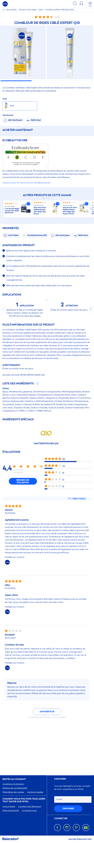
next (90, 209)
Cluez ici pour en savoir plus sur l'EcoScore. (26, 183)
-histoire (8, 806)
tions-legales (35, 792)
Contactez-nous (29, 810)
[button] (28, 204)
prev (3, 209)
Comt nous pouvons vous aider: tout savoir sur (24, 800)
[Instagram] (66, 827)
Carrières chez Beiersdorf (29, 806)
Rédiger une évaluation (22, 481)
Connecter (60, 818)
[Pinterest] (76, 827)
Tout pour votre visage (28, 10)
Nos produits (11, 10)
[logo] (5, 4)
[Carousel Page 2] (45, 198)
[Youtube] (85, 827)
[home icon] (3, 10)
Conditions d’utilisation (13, 784)
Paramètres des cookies (13, 792)
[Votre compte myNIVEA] (81, 3)
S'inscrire (60, 779)
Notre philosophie (10, 810)
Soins (41, 10)
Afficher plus (47, 711)
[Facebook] (57, 827)
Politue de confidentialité (14, 788)
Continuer (68, 808)
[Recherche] (75, 3)
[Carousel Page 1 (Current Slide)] (43, 198)
